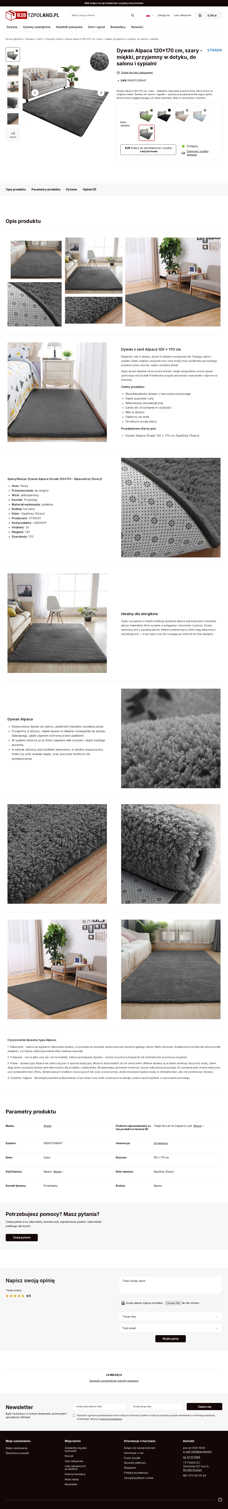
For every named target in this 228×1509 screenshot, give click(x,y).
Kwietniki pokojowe (69, 27)
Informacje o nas (133, 1453)
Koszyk (69, 1456)
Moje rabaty (72, 1479)
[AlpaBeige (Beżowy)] (182, 115)
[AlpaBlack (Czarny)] (165, 115)
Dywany (12, 27)
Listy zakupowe (182, 15)
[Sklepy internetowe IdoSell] (220, 1500)
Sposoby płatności (135, 1462)
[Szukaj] (133, 15)
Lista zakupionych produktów (75, 1468)
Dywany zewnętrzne (36, 27)
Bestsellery (118, 27)
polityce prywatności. (111, 1419)
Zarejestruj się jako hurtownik (76, 1449)
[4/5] (18, 1296)
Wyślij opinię (170, 1338)
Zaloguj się (163, 15)
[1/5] (7, 1296)
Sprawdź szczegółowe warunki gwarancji (113, 1380)
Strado (47, 1125)
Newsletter (19, 1407)
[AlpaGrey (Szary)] (147, 133)
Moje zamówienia (18, 1441)
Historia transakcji (75, 1474)
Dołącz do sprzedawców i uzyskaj (148, 149)
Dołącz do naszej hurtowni (139, 1448)
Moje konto (73, 1441)
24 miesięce (161, 1143)
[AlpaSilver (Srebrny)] (200, 115)
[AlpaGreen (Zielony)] (147, 115)
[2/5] (11, 1296)
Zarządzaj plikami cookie (138, 1477)
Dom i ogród (96, 27)
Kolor (40, 38)
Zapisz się (204, 1406)
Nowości (137, 27)
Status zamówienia (16, 1448)
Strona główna (14, 38)
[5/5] (22, 1296)
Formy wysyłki (132, 1458)
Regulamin (130, 1467)
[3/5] (15, 1296)
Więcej (197, 1125)
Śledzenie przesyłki (17, 1453)
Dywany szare (54, 38)
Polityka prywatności (136, 1472)
